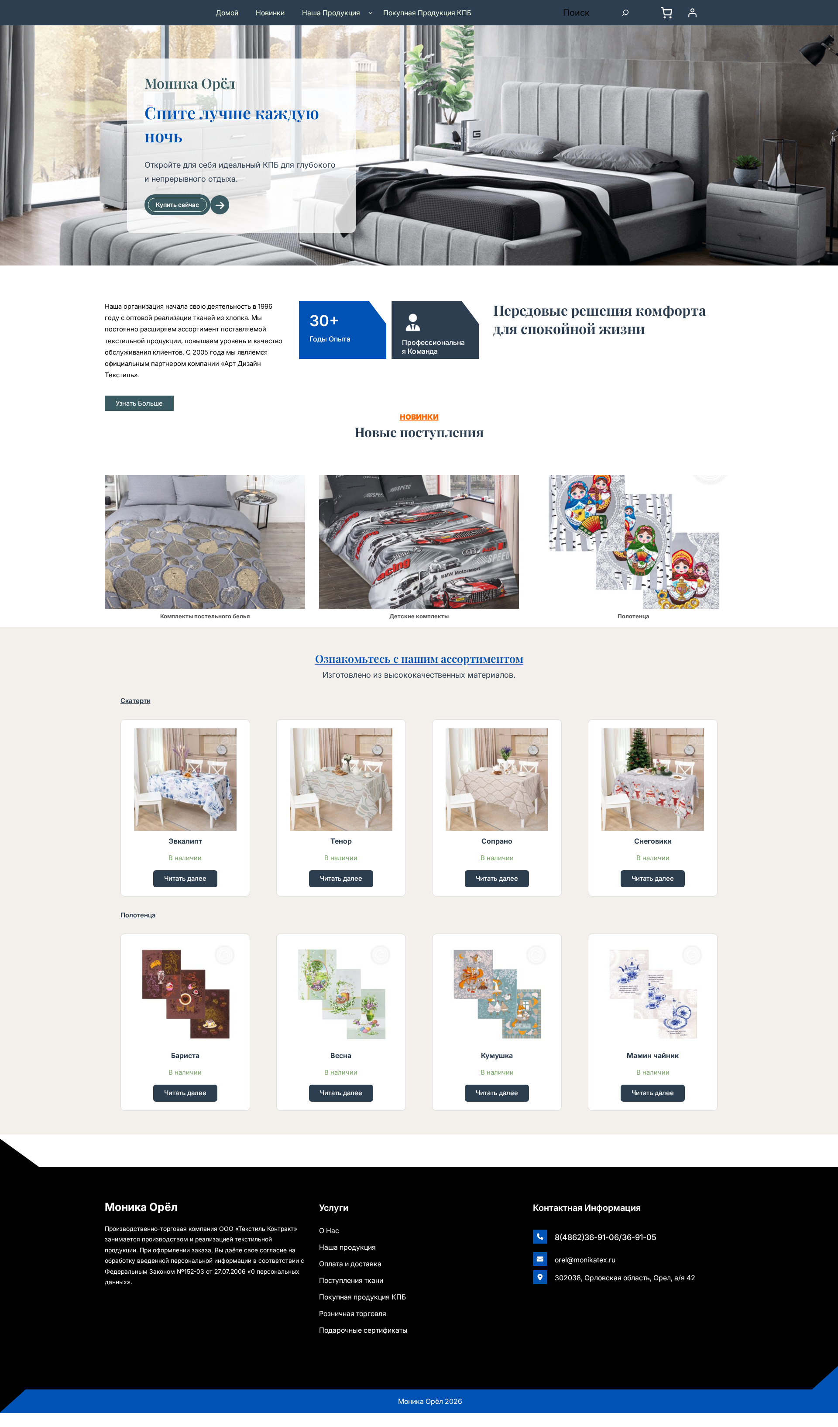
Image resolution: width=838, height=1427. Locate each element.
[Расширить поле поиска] (625, 12)
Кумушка (497, 1055)
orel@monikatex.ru (585, 1259)
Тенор (341, 841)
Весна (340, 1055)
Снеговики (653, 841)
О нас (329, 1230)
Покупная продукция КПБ (362, 1297)
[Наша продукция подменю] (370, 12)
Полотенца (138, 915)
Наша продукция (347, 1247)
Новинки (419, 417)
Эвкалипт (185, 841)
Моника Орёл (189, 82)
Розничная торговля (352, 1313)
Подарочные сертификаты (363, 1330)
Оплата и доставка (350, 1263)
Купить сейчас (177, 204)
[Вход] (696, 13)
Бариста (185, 1055)
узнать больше (139, 403)
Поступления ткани (351, 1280)
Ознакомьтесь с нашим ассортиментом (419, 658)
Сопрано (496, 841)
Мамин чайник (653, 1055)
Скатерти (135, 700)
